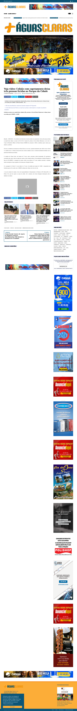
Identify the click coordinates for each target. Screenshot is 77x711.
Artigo (63, 231)
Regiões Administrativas (58, 247)
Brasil (66, 231)
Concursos (59, 239)
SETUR (67, 247)
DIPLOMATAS (68, 239)
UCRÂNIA (64, 249)
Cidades (70, 236)
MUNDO (60, 246)
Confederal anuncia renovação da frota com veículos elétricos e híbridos (33, 17)
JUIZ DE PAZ (56, 246)
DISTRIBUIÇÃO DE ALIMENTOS (58, 241)
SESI (64, 247)
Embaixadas (68, 233)
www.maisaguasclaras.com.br (29, 93)
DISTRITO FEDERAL (62, 233)
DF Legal (63, 239)
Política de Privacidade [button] (8, 703)
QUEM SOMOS (12, 13)
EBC (69, 241)
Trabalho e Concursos (58, 249)
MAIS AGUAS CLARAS (14, 17)
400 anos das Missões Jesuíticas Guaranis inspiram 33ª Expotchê (20, 105)
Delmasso (65, 241)
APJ (61, 236)
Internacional (68, 244)
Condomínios (56, 233)
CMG (54, 239)
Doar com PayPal (63, 124)
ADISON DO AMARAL (57, 236)
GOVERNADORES (56, 244)
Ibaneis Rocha (62, 244)
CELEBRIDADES (66, 236)
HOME (5, 13)
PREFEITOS (64, 246)
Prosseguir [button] (12, 706)
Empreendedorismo (57, 231)
